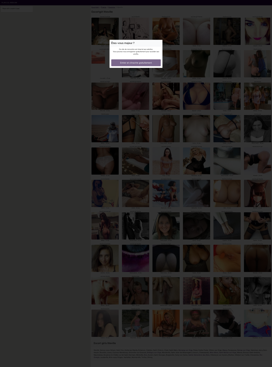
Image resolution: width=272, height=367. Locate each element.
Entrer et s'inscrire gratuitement (136, 63)
